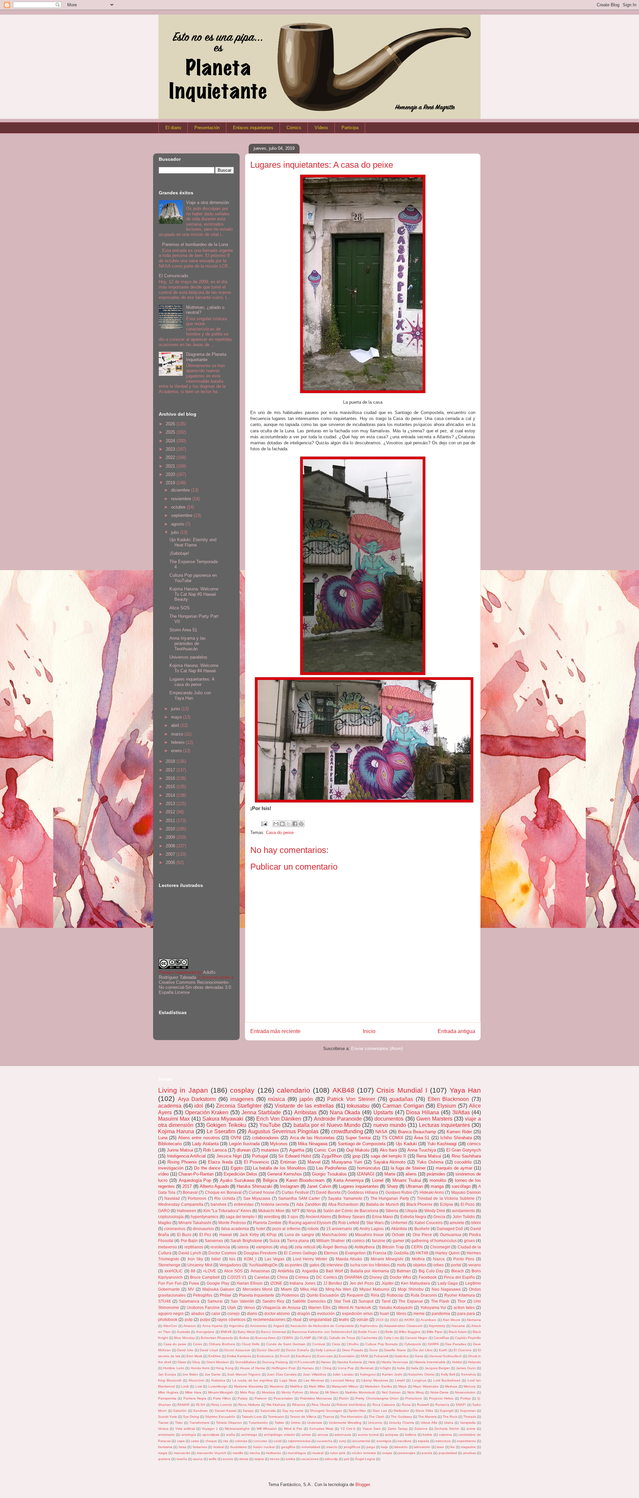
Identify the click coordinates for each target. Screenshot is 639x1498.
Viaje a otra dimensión (207, 202)
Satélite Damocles (309, 1301)
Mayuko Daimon (466, 1192)
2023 (171, 449)
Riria (375, 1295)
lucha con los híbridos (370, 1265)
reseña (181, 1459)
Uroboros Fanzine (203, 1307)
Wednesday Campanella (180, 1204)
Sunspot (365, 1301)
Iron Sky (195, 1259)
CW (319, 1338)
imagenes (242, 1099)
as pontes (293, 1265)
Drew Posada (352, 1350)
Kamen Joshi (392, 1374)
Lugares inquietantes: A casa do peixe (191, 682)
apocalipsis (210, 1434)
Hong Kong (224, 1368)
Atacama (458, 1326)
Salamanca (189, 1301)
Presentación (207, 127)
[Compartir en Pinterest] (301, 823)
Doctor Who (400, 1277)
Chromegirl (440, 1247)
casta (195, 1441)
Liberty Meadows (374, 1380)
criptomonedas (299, 1441)
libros (401, 1313)
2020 (171, 474)
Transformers (199, 1422)
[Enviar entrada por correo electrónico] (264, 823)
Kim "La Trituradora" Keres (227, 1210)
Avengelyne (205, 1332)
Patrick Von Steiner (351, 1099)
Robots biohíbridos (351, 1404)
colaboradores (265, 1137)
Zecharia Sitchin (446, 1428)
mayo (177, 717)
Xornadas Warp (321, 1428)
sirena (243, 1247)
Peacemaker (283, 1398)
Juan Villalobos (314, 1374)
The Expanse (410, 1301)
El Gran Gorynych (463, 1150)
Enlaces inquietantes (253, 127)
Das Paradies (455, 1344)
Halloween (186, 1210)
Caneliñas (441, 1338)
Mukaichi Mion (271, 1210)
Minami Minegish (221, 1392)
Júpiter (387, 1283)
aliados (197, 1313)
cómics (474, 1143)
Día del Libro (422, 1350)
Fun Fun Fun (170, 1283)
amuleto (457, 1222)
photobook (167, 1319)
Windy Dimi (434, 1210)
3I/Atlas (461, 1112)
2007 (171, 854)
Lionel (377, 1180)
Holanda (474, 1362)
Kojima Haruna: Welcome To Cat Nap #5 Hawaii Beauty (193, 594)
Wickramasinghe (237, 1428)
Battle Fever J (368, 1332)
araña (230, 1434)
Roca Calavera (383, 1404)
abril (175, 725)
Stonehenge (169, 1265)
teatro (344, 1319)
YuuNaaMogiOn (263, 1265)
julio (175, 532)
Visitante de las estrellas (304, 1106)
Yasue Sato (371, 1428)
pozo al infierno (286, 1228)
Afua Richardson (343, 1204)
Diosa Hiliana (422, 1112)
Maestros (277, 1386)
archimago (249, 1434)
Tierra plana (298, 1240)
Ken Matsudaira (415, 1283)
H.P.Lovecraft (304, 1362)
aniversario (166, 1434)
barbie (427, 1434)
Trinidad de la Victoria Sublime (446, 1198)
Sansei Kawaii (226, 1410)
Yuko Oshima (430, 1162)
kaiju (384, 1447)
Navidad (172, 1198)
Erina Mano (382, 1216)
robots (313, 1228)
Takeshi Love (252, 1416)
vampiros (264, 1247)
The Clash (376, 1416)
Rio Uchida (224, 1198)
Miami (286, 1289)
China (282, 1277)
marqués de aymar (454, 1168)
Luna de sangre (299, 1234)
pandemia (441, 1313)
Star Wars (375, 1222)
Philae (225, 1295)
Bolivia (244, 1338)
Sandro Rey (273, 1301)
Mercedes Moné (258, 1289)
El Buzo (184, 1234)
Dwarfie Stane (395, 1350)
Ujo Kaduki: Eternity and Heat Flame (192, 542)
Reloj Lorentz (221, 1404)
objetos (419, 1265)
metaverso (167, 1247)
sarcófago (461, 1186)
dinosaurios (203, 1228)
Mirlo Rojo (247, 1392)
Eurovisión (347, 1356)
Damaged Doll (450, 1228)
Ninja (311, 1210)
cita (225, 1441)
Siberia (391, 1210)
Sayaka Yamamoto (345, 1198)
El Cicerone (463, 1350)
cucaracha (324, 1441)
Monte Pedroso (232, 1222)
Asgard (278, 1326)
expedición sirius (357, 1313)
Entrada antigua (456, 1031)
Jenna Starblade (261, 1112)
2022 (171, 457)
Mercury (470, 1386)
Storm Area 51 (183, 629)
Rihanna (298, 1404)
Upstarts (383, 1112)
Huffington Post (284, 1368)
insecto (331, 1447)
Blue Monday (184, 1338)
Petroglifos (202, 1295)
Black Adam (458, 1332)
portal (456, 1265)
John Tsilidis (464, 1216)
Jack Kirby (249, 1234)
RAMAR (183, 1404)
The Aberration (351, 1416)
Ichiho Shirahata (456, 1137)
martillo (238, 1453)
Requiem (355, 1295)
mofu (401, 1265)
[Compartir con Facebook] (295, 823)
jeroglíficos (352, 1447)
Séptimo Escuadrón (220, 1416)
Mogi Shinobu (411, 1289)
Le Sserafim (221, 1131)
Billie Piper (435, 1332)
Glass (181, 1362)
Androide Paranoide (338, 1119)
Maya (402, 1386)
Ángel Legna (365, 1459)
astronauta (342, 1434)
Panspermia (167, 1398)
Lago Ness (288, 1380)
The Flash (440, 1301)
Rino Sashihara (466, 1156)
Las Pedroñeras (331, 1168)
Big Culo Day (431, 1271)
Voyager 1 (210, 1428)
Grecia (439, 1216)
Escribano (303, 1356)
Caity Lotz (391, 1338)
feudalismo (238, 1447)
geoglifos (288, 1447)
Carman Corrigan (403, 1106)
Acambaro (428, 1320)
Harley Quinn (447, 1253)
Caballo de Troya (342, 1338)
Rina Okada (321, 1404)
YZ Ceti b (348, 1428)
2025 (171, 432)
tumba (290, 1459)
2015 (171, 786)
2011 (171, 820)
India (401, 1368)
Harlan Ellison (250, 1283)
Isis (232, 1259)
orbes (438, 1265)
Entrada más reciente (275, 1031)
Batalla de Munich (382, 1204)
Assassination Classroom (403, 1326)
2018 (171, 761)
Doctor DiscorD (268, 1350)
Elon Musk (194, 1356)
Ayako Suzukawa (237, 1180)
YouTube (270, 1125)
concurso (260, 1441)
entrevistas (244, 1204)
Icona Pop (346, 1368)
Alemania (474, 1320)
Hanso (326, 1362)
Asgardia (310, 1271)
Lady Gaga (448, 1283)
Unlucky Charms (401, 1422)
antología (188, 1434)
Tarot (385, 1301)
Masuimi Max (174, 1119)
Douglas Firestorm (260, 1253)
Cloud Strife (251, 1344)
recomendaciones (269, 1319)
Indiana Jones (303, 1283)
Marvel (314, 1162)
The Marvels (427, 1416)
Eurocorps (325, 1356)
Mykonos (279, 1143)
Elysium (446, 1106)
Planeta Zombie (267, 1222)
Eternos (331, 1253)
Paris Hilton (222, 1398)
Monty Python (292, 1392)
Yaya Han (465, 1090)
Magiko (164, 1222)
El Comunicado (173, 275)
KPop (272, 1234)
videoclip (331, 1459)
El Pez (205, 1234)
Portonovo (197, 1198)
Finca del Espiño (459, 1277)
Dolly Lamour (326, 1350)
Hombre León (173, 1368)
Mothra (418, 1259)
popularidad (448, 1453)
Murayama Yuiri (346, 1162)
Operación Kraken (207, 1112)
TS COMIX (392, 1137)
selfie (213, 1459)
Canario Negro (416, 1338)
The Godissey (401, 1416)
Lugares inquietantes (359, 1186)
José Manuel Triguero (244, 1374)
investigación (170, 1168)
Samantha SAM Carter (299, 1198)
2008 (171, 845)
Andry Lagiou (371, 1228)
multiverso (273, 1453)
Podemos (290, 1295)
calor (215, 1313)
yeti (346, 1459)
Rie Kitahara (276, 1404)
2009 (171, 837)
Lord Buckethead (447, 1380)
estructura (443, 1441)
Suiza (274, 1240)
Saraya (248, 1410)
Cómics (294, 127)
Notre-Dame (439, 1392)
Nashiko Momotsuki (360, 1392)
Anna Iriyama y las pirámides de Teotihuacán (187, 643)
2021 (171, 466)
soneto (228, 1459)
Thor (461, 1301)
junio (176, 708)
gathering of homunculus (434, 1240)
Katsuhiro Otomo (421, 1374)
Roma (406, 1404)
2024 (171, 440)
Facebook (428, 1277)
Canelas (262, 1277)
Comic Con (324, 1150)
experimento (466, 1441)
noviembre (181, 498)
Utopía (411, 1210)
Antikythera (364, 1247)
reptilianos (193, 1247)
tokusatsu (358, 1106)
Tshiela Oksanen (229, 1422)
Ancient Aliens (318, 1216)
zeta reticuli (305, 1247)
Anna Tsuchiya (421, 1150)
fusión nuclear (264, 1447)
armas (306, 1434)
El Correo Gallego (300, 1253)
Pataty (243, 1398)
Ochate (398, 1234)
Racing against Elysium (310, 1222)
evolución (326, 1313)
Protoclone (413, 1398)
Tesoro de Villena (303, 1416)
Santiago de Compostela (361, 1143)
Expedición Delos (240, 1174)
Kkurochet (196, 1380)
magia (162, 1453)
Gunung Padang (275, 1362)
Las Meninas (314, 1380)
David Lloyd (209, 1350)
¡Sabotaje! (179, 553)
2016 (171, 778)
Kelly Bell (448, 1374)
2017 (171, 769)
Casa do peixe (280, 832)
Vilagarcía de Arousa (281, 1307)
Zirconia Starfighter (239, 1106)
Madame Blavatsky (248, 1386)
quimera (164, 1459)
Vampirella (468, 1422)
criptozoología (171, 1216)
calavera (445, 1434)
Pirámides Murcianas (316, 1398)
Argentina (236, 1326)
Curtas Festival (295, 1192)
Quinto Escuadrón (323, 1295)
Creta (336, 1344)
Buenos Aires (265, 1338)
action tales (464, 1307)
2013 (171, 803)
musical (317, 1453)
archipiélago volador (279, 1434)
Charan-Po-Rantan (196, 1174)
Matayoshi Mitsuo (344, 1386)
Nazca (439, 1259)
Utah (231, 1307)
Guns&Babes (245, 1362)
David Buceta (328, 1192)
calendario (293, 1090)
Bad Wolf (334, 1271)
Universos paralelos (188, 657)
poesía (427, 1453)
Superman (468, 1410)
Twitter (279, 1422)
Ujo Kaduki (406, 1143)
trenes (275, 1459)
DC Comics (326, 1277)
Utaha (448, 1422)
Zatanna (420, 1428)
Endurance (265, 1356)
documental (361, 1441)
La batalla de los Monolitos (279, 1168)
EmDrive (214, 1356)
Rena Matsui (428, 1156)
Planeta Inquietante (257, 1295)
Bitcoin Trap (393, 1247)
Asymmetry (437, 1326)
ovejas (387, 1453)
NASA (381, 1131)
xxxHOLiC (173, 1271)
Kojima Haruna (176, 1131)
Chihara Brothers (222, 1344)
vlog (284, 1247)
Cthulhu (353, 1344)
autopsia (391, 1434)
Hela (371, 1362)
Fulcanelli (381, 1356)
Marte (389, 1174)
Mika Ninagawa (312, 1143)
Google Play (218, 1283)
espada (423, 1441)
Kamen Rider (459, 1131)
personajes (406, 1453)
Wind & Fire (293, 1428)
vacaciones (310, 1459)
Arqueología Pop (195, 1180)
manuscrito (182, 1453)
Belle (389, 1332)
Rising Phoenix (182, 1162)
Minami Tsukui (406, 1180)
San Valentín (242, 1301)
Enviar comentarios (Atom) (377, 1048)
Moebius (268, 1392)
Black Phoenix (419, 1204)
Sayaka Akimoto (389, 1162)
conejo (233, 1313)
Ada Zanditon (308, 1204)
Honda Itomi (200, 1368)
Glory (196, 1362)
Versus (163, 1428)
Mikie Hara (193, 1392)
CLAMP (305, 1338)
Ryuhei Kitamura (459, 1295)
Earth (443, 1350)
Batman (404, 1271)
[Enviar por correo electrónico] (276, 823)
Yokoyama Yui (433, 1307)
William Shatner (330, 1240)
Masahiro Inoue (369, 1234)
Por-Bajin (189, 1240)
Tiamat (163, 1422)
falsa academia (235, 1228)
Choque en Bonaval (223, 1192)
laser (440, 1447)
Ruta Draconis (424, 1295)
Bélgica (270, 1180)
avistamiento (463, 1210)
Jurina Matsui (180, 1150)
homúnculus (368, 1168)
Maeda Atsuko (349, 1259)
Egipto (237, 1168)
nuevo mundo (389, 1125)
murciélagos (297, 1453)
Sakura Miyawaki (222, 1119)
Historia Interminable (430, 1362)
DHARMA (353, 1277)
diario (252, 1313)
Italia (414, 1368)
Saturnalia (268, 1410)
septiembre (182, 515)
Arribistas (305, 1112)
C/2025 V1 (237, 1277)
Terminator (276, 1416)
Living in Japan (183, 1090)
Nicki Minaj (415, 1392)
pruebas (469, 1453)
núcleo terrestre (364, 1453)
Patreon (261, 1398)
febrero (178, 742)
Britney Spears (351, 1216)
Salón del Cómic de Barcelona (350, 1210)
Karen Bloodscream (305, 1180)
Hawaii (225, 1234)
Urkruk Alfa (429, 1422)
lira (452, 1447)
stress (243, 1459)
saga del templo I (241, 1216)
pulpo (205, 1319)
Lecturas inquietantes (444, 1125)
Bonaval (190, 1192)
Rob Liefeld (348, 1222)
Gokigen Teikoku (226, 1125)
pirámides (436, 1174)
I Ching (325, 1368)
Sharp (392, 1186)
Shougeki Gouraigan (326, 1410)
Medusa (451, 1386)
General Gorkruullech (445, 1356)
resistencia (220, 1247)
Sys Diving (191, 1416)
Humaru (308, 1368)
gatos (315, 1265)
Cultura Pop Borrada (381, 1344)
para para (466, 1313)
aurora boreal (368, 1434)
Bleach (457, 1271)
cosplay (242, 1090)
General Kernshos (284, 1174)
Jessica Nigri (229, 1156)
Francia (379, 1253)
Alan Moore (451, 1320)
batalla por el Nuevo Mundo (327, 1125)
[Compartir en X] (288, 823)
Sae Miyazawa (256, 1198)
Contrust (318, 1344)
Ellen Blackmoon (448, 1099)
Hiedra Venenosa (394, 1362)
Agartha (296, 1150)
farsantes (200, 1447)
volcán (362, 1319)
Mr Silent (332, 1392)
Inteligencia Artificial (186, 1156)
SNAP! (461, 1404)
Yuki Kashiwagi (442, 1143)
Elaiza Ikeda (220, 1162)
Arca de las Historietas (312, 1137)
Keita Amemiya (348, 1180)
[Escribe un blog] (282, 823)
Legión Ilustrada (244, 1143)
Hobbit (457, 1362)
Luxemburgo (218, 1386)
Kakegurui (368, 1374)
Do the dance (207, 1168)
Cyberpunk (412, 1344)
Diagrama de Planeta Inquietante (206, 357)
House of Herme (252, 1368)
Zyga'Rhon (331, 1156)
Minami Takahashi (194, 1222)
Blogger (362, 1484)
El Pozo (468, 1204)
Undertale (314, 1422)
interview (334, 1265)
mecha (255, 1453)
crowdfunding (347, 1131)
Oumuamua (450, 1234)
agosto (178, 524)
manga (437, 1186)
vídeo (163, 1174)
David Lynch (189, 1253)
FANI (364, 1356)
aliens (411, 1174)
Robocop (395, 1295)
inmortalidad (311, 1447)
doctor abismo (277, 1313)
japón (306, 1099)
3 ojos (292, 1216)
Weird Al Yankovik (354, 1307)
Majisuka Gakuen (218, 1289)
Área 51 (421, 1137)
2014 (171, 795)
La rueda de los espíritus (252, 1380)
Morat (314, 1392)
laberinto (401, 1447)
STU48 (164, 1301)
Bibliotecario (170, 1143)
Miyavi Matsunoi (374, 1289)
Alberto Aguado (214, 1186)
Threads (469, 1416)
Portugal (260, 1156)
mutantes (270, 1150)
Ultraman (414, 1186)
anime (471, 1428)
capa (181, 1441)
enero (177, 750)
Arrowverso (258, 1326)
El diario (173, 127)
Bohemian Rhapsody (217, 1338)
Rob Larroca (214, 1150)
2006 (171, 862)
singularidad (320, 1319)
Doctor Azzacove (237, 1350)
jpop (356, 1156)
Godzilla (401, 1253)
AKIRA (409, 1320)
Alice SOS (179, 607)
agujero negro (171, 1313)
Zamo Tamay (398, 1428)
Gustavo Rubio (398, 1192)
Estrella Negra (413, 1216)
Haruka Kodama (349, 1362)
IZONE (276, 1283)
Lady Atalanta (205, 1143)
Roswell (423, 1404)
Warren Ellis (319, 1307)
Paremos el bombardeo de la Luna (195, 244)
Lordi (185, 1386)
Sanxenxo (214, 1240)
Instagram (289, 1186)
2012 (171, 811)
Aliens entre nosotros (199, 1137)
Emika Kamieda (239, 1356)
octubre (179, 507)
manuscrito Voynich (211, 1453)
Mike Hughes (168, 1392)
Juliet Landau (342, 1374)
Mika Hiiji (309, 1289)
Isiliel (216, 1259)
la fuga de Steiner (408, 1168)
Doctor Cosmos (222, 1253)
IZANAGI (365, 1174)
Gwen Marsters (434, 1119)
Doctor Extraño (297, 1350)
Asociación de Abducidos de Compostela (321, 1326)
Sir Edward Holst (294, 1156)
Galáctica (401, 1356)
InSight (385, 1368)
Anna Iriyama (212, 1326)
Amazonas (260, 1271)
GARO (164, 1210)
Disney (375, 1277)
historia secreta (275, 1204)
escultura (404, 1441)
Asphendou (369, 1326)
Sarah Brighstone (246, 1240)
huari (384, 1313)
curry (342, 1441)
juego (370, 1447)
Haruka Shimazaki (254, 1186)
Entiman (288, 1162)
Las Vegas (274, 1259)
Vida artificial (185, 1428)
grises (469, 1240)
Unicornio (375, 1422)
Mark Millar (317, 1386)
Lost (198, 1386)
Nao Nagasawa (446, 1289)
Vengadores (230, 1265)
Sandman (200, 1410)
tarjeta (259, 1459)
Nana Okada (345, 1112)
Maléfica (296, 1386)
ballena (410, 1434)
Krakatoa (218, 1380)
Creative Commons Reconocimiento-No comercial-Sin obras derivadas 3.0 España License (195, 987)
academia (169, 1106)
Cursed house (261, 1192)
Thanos (328, 1416)
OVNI (236, 1137)
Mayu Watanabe (426, 1386)
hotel (260, 1228)
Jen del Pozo (361, 1283)
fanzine (378, 1240)
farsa (182, 1447)
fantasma (165, 1447)
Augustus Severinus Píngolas (283, 1131)
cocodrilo (463, 1162)
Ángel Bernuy (334, 1247)
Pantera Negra (194, 1398)
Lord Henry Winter (310, 1259)
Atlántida (399, 1228)
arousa (323, 1434)
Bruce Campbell (205, 1277)
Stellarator (401, 1410)
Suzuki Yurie (167, 1416)
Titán (179, 1422)
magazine (468, 1447)
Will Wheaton (267, 1428)
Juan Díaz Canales (282, 1374)
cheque (211, 1441)
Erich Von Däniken (278, 1119)
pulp (189, 1319)
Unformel (399, 1222)
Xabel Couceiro (428, 1222)
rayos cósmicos (231, 1319)
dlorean (244, 1150)
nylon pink (337, 1453)
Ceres (197, 1344)
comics (358, 1240)
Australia (183, 1332)
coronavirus (174, 1228)
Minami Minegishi (387, 1259)
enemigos (383, 1441)
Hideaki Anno (432, 1192)
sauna (198, 1459)
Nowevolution (465, 1392)
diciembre (181, 490)
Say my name (293, 1410)
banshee (219, 1204)
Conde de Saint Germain (286, 1344)
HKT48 (422, 1253)
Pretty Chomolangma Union (377, 1398)
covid (278, 1441)
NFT (296, 1210)
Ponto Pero (463, 1259)
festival (218, 1447)
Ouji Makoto (357, 1150)
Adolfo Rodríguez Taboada (187, 975)
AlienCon (170, 1326)
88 (193, 1271)
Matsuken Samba (378, 1386)
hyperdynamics (204, 1216)
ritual (297, 1319)
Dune (373, 1350)
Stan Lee (379, 1410)
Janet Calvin (319, 1186)
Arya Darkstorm (197, 1099)
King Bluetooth (170, 1380)
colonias (241, 1441)
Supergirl (446, 1410)
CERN (417, 1247)
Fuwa (194, 1283)
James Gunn (466, 1368)
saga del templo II (388, 1156)
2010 (171, 828)
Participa (349, 127)
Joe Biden (190, 1374)
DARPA (433, 1344)
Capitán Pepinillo (468, 1338)
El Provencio (256, 1162)
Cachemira (369, 1338)
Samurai (215, 1301)
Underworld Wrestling (345, 1422)
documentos (388, 1119)
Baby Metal (246, 1332)
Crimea (302, 1277)
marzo (177, 734)
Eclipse (446, 1204)
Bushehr (422, 1228)
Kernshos (468, 1374)
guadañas (401, 1099)
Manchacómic (334, 1234)
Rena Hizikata (249, 1404)
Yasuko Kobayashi (396, 1307)
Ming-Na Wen (338, 1289)
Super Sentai (358, 1137)
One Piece (422, 1234)
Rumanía (442, 1404)
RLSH (200, 1404)
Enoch (285, 1356)
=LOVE (209, 1271)
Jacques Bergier (437, 1368)
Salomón (180, 1410)
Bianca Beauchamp (417, 1131)
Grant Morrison (217, 1362)
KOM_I (250, 1259)
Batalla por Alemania (369, 1271)
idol (198, 1106)
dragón (303, 1313)
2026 (171, 423)
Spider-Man (357, 1410)
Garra (419, 1356)
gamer (398, 1240)
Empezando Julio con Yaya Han (190, 695)
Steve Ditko (424, 1410)
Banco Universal (273, 1332)
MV (191, 1289)
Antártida (286, 1271)
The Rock (450, 1416)
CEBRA (287, 1338)
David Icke (185, 1350)
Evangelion (355, 1253)
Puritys (465, 1398)
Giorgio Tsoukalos (329, 1174)
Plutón (344, 1398)
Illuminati (366, 1368)
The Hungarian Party (389, 1198)
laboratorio (422, 1447)
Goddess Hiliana (362, 1192)
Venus (249, 1307)
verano (474, 1265)
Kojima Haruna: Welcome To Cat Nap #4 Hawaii (193, 668)
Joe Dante (213, 1374)
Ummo (296, 1422)
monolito (438, 1180)
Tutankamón (258, 1422)
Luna (162, 1137)
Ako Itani (388, 1150)
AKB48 (343, 1090)
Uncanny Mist (199, 1265)
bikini (476, 1222)
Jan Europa (167, 1374)
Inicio (369, 1031)
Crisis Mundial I (401, 1090)
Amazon (189, 1326)
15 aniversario (339, 1228)
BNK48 (226, 1332)
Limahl (400, 1380)
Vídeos (321, 127)
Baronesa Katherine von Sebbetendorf (322, 1332)
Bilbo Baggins (409, 1332)
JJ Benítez (332, 1283)
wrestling (272, 1216)
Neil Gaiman (391, 1392)
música (276, 1099)
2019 (171, 482)
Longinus (419, 1380)
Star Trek (342, 1301)
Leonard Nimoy (343, 1380)
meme (419, 1313)
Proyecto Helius (441, 1398)
